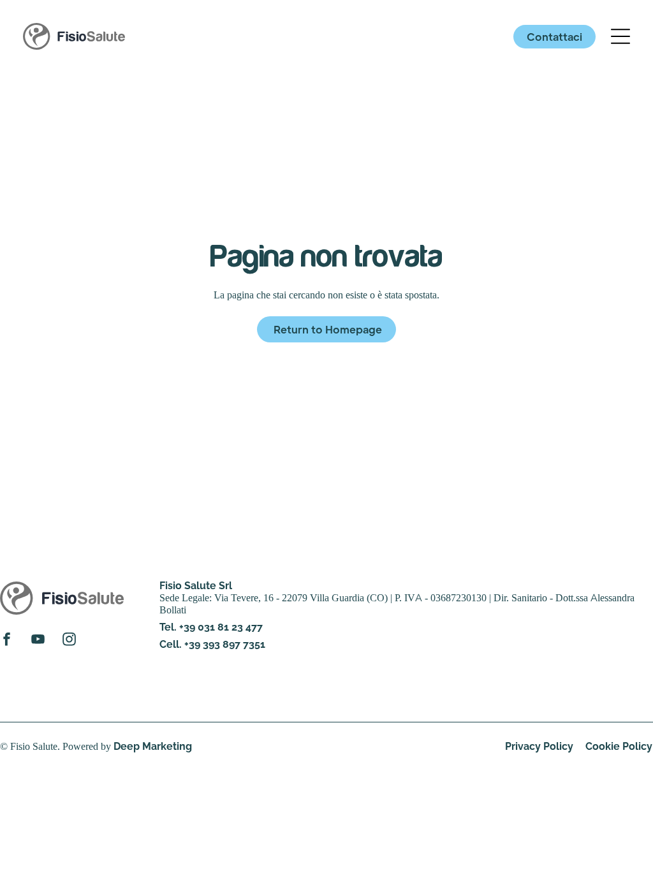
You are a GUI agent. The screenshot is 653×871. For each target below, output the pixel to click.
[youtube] (38, 641)
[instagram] (69, 641)
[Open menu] (620, 36)
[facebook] (6, 641)
